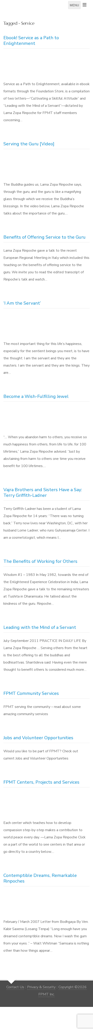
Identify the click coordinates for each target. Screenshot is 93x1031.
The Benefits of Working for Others (40, 561)
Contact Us (15, 987)
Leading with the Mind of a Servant (39, 627)
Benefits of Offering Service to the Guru (44, 237)
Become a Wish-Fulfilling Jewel (36, 396)
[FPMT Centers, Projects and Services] (46, 804)
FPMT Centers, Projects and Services (41, 782)
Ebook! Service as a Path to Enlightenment (31, 40)
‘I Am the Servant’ (22, 303)
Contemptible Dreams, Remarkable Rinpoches (40, 878)
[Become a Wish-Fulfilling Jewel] (46, 419)
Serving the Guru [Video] (28, 144)
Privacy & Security (41, 987)
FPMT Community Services (31, 693)
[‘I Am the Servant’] (46, 325)
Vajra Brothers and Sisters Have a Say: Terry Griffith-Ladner (42, 492)
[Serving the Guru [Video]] (46, 166)
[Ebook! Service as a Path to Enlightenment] (46, 66)
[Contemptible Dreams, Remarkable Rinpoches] (46, 903)
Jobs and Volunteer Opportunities (38, 738)
